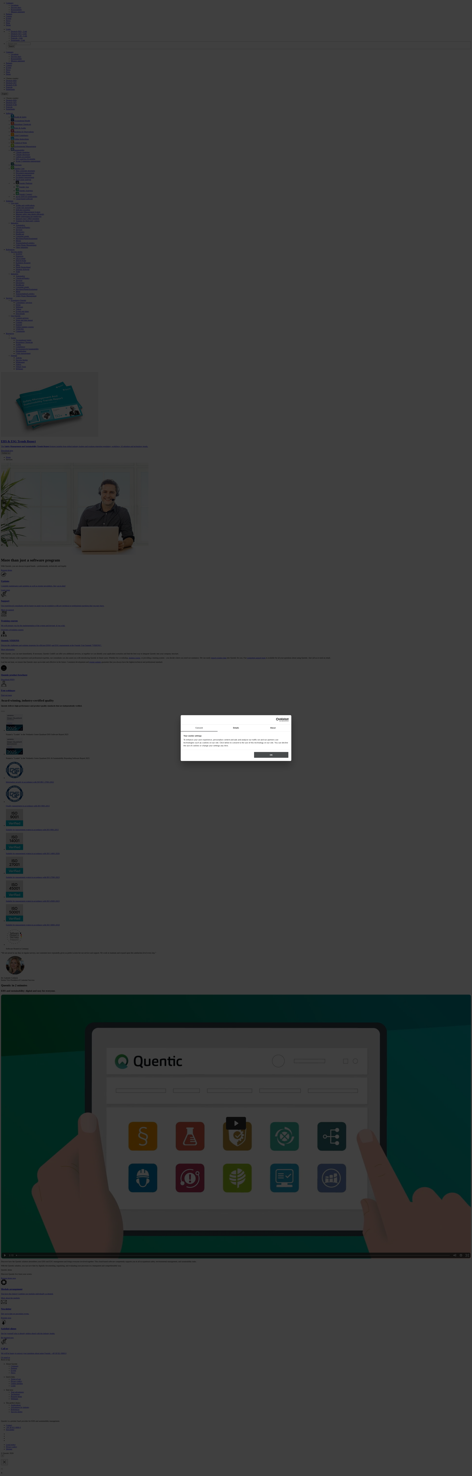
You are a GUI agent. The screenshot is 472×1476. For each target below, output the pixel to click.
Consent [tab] (199, 728)
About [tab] (273, 728)
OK (271, 755)
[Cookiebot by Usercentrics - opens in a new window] (278, 720)
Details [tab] (236, 728)
